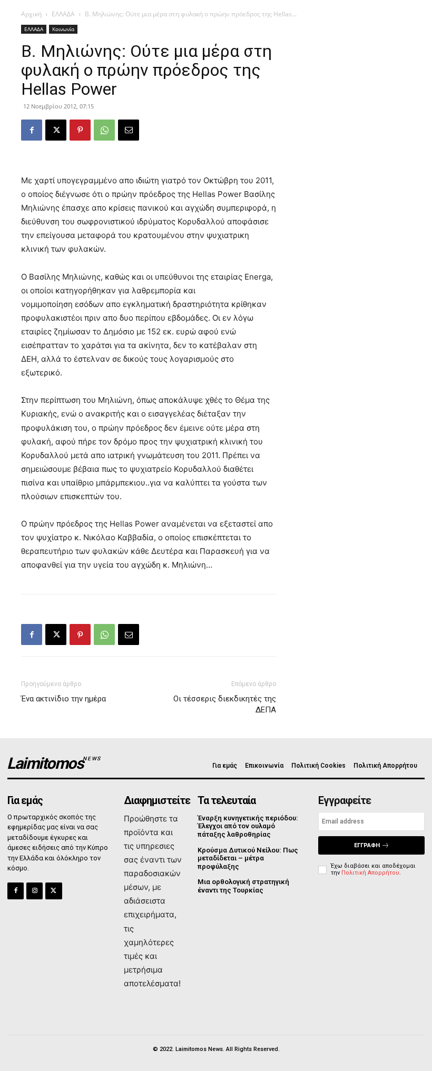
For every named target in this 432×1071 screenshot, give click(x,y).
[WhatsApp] (104, 130)
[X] (55, 130)
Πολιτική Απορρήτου (370, 872)
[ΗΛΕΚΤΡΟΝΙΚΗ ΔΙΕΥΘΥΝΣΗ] (128, 130)
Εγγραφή (367, 845)
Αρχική (31, 13)
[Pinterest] (80, 130)
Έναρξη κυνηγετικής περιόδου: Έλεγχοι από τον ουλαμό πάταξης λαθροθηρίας (248, 826)
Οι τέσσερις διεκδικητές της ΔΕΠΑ (224, 704)
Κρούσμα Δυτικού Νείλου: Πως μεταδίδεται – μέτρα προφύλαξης (248, 858)
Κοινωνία (63, 29)
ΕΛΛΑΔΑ (63, 13)
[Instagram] (34, 890)
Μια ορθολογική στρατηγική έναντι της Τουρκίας (243, 886)
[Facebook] (31, 130)
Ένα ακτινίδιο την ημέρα (63, 698)
